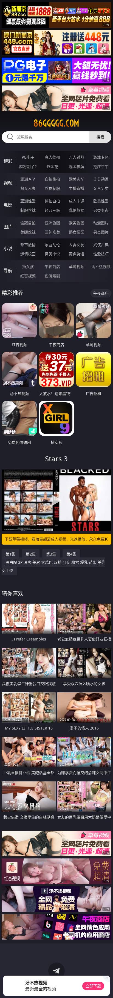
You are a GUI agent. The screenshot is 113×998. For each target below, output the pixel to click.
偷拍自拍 (52, 200)
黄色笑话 (76, 253)
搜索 (100, 137)
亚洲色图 (52, 222)
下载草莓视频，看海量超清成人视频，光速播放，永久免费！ (56, 539)
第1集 (10, 554)
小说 (8, 249)
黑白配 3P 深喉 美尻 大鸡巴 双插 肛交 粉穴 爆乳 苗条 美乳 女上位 (53, 566)
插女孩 (28, 266)
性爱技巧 (101, 253)
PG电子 (28, 157)
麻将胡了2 (28, 166)
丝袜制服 (52, 188)
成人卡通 (76, 200)
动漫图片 (101, 222)
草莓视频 (76, 266)
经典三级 (52, 210)
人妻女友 (76, 244)
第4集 (71, 554)
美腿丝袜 (28, 232)
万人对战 (76, 157)
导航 (8, 270)
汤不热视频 (101, 266)
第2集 (31, 554)
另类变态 (101, 210)
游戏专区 (101, 157)
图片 (8, 227)
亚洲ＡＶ (28, 179)
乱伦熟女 (76, 210)
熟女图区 (76, 232)
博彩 (8, 161)
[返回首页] (105, 987)
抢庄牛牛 (101, 166)
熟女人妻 (28, 188)
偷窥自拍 (28, 222)
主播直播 (76, 188)
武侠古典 (101, 244)
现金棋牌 (76, 166)
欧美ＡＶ (76, 179)
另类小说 (52, 253)
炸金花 (52, 166)
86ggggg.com (56, 123)
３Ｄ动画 (101, 179)
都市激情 (28, 244)
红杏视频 (28, 275)
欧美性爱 (101, 200)
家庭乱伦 (52, 244)
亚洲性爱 (28, 200)
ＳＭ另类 (101, 188)
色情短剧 (52, 275)
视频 (8, 183)
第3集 (51, 554)
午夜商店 (52, 266)
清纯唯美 (52, 232)
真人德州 (52, 157)
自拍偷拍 (52, 179)
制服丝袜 (28, 210)
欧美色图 (76, 222)
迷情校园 (28, 253)
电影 (8, 205)
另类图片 (101, 232)
